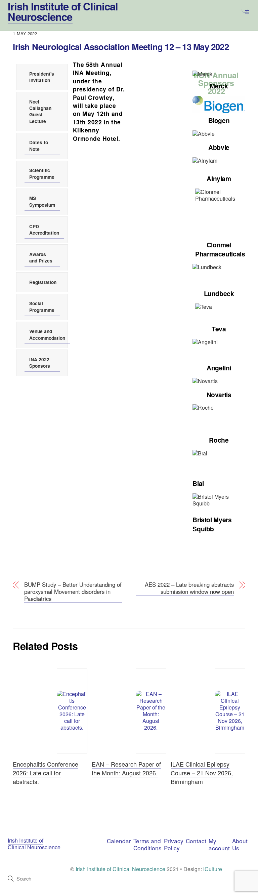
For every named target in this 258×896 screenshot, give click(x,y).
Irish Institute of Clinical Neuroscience (120, 869)
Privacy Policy (173, 844)
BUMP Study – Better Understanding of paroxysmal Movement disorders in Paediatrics (73, 592)
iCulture (212, 869)
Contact (196, 841)
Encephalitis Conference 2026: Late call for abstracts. (45, 773)
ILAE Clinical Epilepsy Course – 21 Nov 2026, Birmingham (202, 773)
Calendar (119, 841)
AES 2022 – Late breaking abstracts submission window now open (189, 588)
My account (219, 844)
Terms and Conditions (147, 844)
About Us (240, 844)
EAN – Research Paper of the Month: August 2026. (126, 768)
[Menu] (245, 9)
